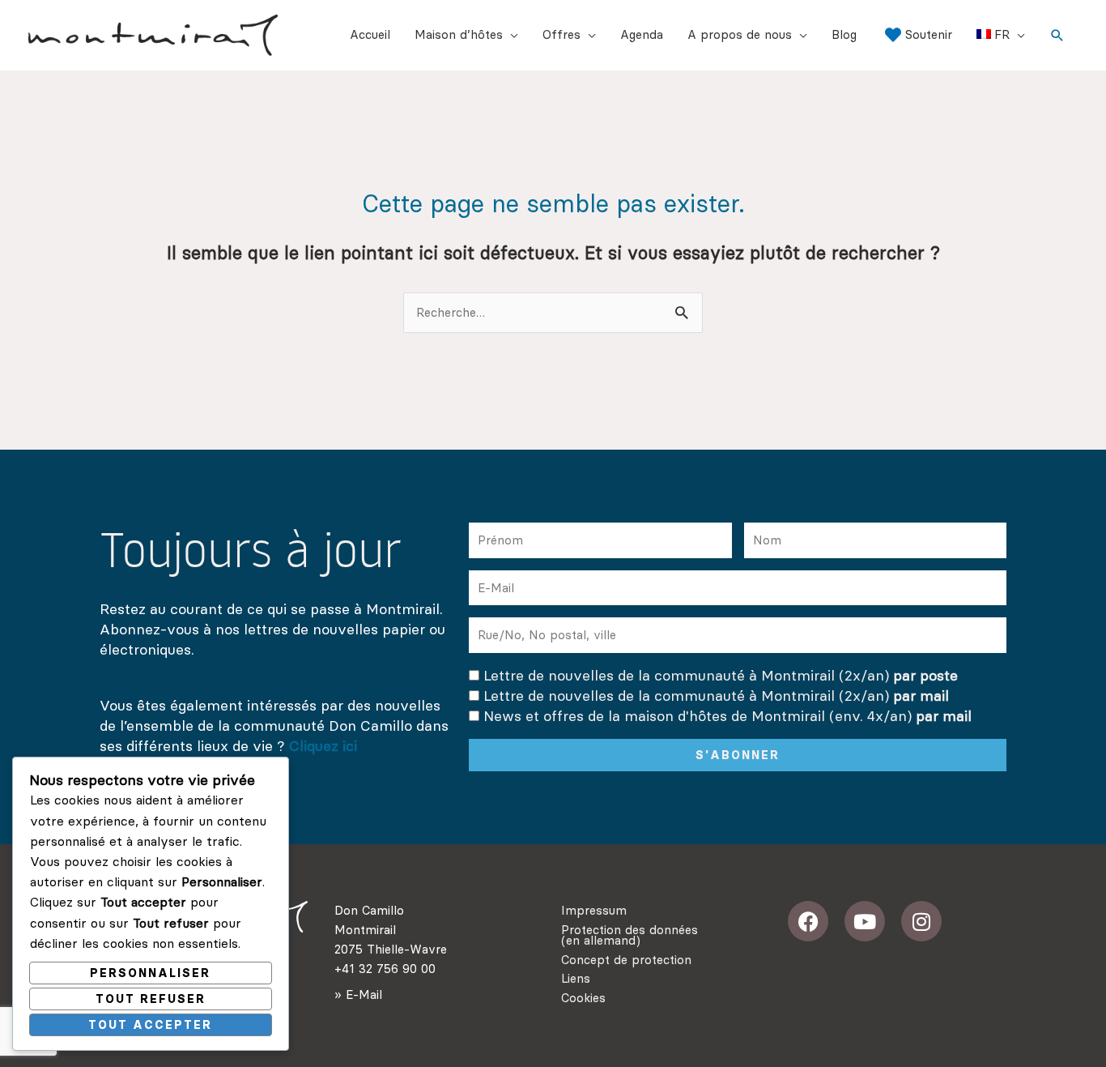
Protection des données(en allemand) (629, 935)
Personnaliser (150, 973)
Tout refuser (151, 999)
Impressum (594, 910)
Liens (575, 978)
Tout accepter (150, 1025)
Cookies (583, 997)
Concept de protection (626, 959)
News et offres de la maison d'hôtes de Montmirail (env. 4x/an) (727, 715)
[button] (1057, 36)
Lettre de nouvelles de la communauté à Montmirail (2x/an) (720, 675)
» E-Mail (358, 994)
